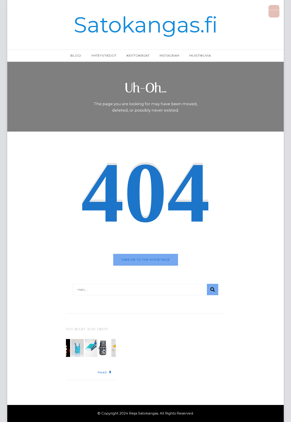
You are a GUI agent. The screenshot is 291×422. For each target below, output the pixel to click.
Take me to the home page (145, 259)
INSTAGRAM (169, 55)
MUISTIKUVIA (200, 55)
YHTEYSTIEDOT (104, 55)
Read (102, 372)
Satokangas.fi (146, 24)
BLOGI (75, 55)
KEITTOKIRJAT (138, 55)
